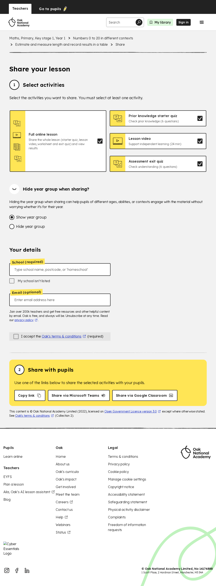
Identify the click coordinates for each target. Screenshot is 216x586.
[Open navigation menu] (202, 22)
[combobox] (60, 269)
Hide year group (30, 226)
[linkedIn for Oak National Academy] (27, 570)
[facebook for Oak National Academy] (17, 570)
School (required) (27, 261)
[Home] (19, 22)
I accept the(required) (62, 336)
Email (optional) (26, 292)
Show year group (31, 217)
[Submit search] (139, 22)
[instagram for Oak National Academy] (6, 570)
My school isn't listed (34, 281)
